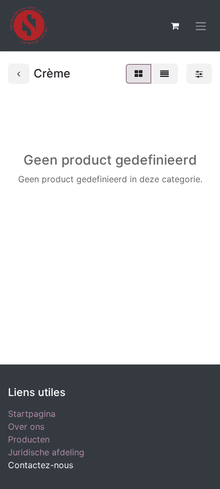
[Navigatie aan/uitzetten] (201, 25)
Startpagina (32, 413)
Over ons (26, 426)
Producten (29, 439)
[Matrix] (138, 74)
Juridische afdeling (46, 452)
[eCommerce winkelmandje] (174, 25)
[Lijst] (164, 74)
